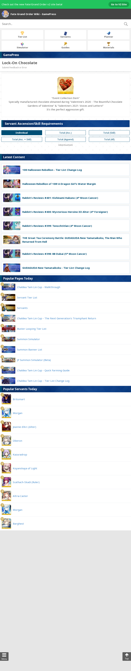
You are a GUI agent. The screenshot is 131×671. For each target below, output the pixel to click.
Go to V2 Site (119, 4)
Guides (65, 47)
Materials (108, 47)
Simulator (22, 47)
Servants (65, 36)
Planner (108, 36)
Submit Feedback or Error (14, 67)
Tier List (22, 36)
